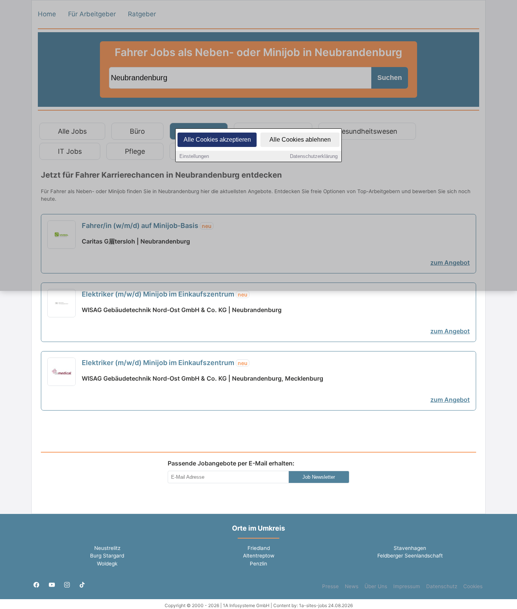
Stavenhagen (410, 548)
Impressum (406, 586)
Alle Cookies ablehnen (300, 139)
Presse (330, 586)
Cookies (473, 586)
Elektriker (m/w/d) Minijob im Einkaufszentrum (165, 294)
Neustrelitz (107, 548)
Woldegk (107, 564)
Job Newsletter (318, 477)
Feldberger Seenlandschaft (410, 556)
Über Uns (375, 586)
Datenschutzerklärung (314, 156)
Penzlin (258, 564)
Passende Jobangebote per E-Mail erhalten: (231, 463)
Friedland (259, 548)
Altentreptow (258, 556)
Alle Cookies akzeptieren (217, 139)
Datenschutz (441, 586)
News (351, 586)
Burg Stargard (107, 556)
